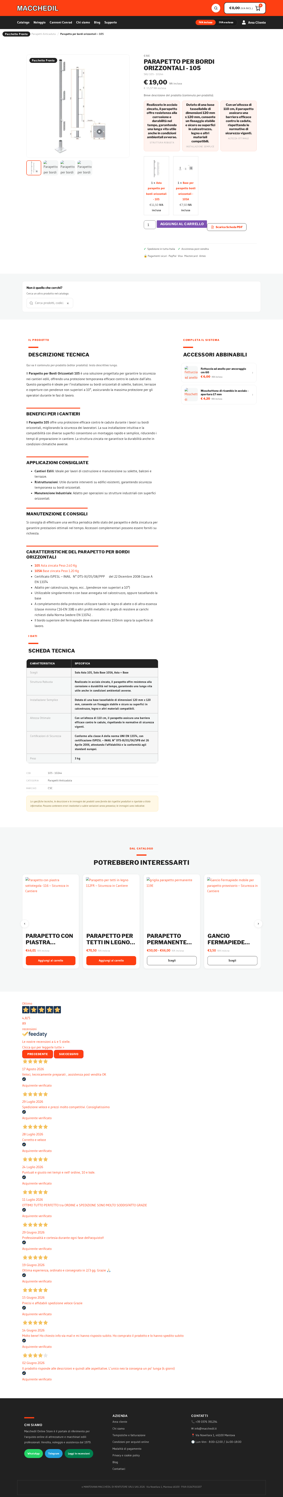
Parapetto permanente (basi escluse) (107, 942)
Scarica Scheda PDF (229, 227)
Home (23, 33)
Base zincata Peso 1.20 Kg (57, 571)
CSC (50, 788)
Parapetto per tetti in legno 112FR (49, 942)
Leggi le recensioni (79, 1453)
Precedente (37, 1054)
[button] (33, 167)
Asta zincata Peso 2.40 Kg (56, 565)
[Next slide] (258, 924)
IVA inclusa (206, 22)
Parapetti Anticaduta (43, 33)
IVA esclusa (226, 22)
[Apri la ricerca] (216, 8)
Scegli (111, 960)
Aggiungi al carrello (182, 224)
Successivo (68, 1054)
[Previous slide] (25, 924)
